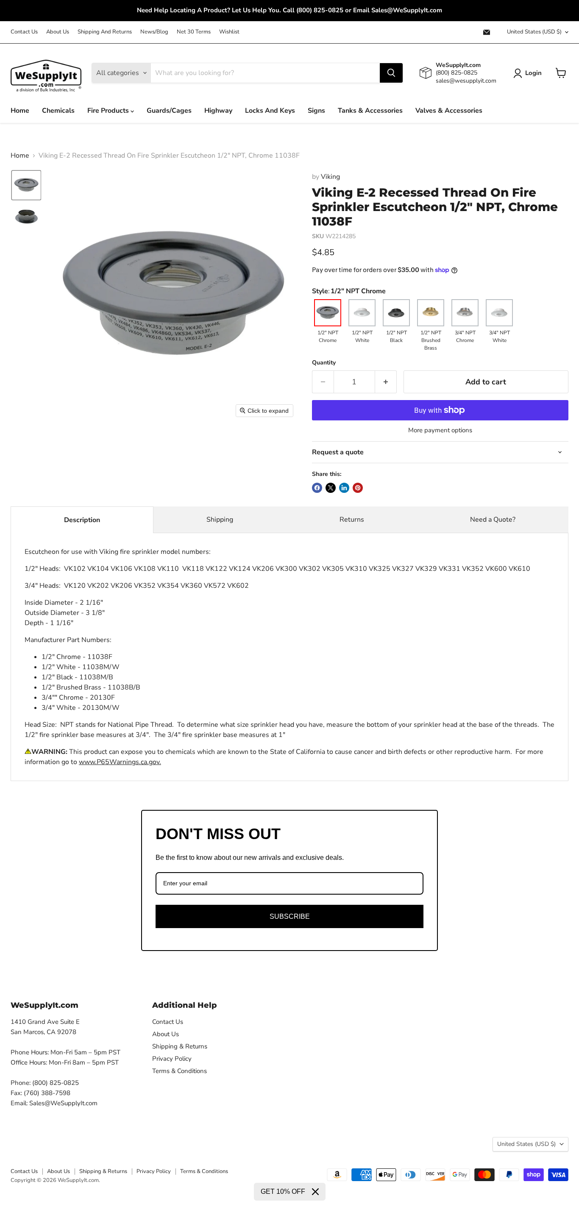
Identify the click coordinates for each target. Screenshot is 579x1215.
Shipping (219, 519)
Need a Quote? (492, 519)
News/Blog (154, 32)
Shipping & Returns (179, 1046)
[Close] (315, 1191)
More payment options (440, 430)
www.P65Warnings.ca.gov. (120, 762)
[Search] (391, 73)
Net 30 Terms (194, 32)
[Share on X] (331, 488)
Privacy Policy (172, 1058)
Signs (316, 110)
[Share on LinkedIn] (344, 488)
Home (20, 110)
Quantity (324, 362)
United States (534, 32)
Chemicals (58, 110)
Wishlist (229, 32)
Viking (330, 176)
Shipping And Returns (105, 32)
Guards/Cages (169, 110)
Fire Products (109, 110)
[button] (26, 185)
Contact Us (24, 32)
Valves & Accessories (448, 110)
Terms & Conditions (179, 1071)
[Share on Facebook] (317, 488)
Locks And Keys (270, 110)
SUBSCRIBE (290, 916)
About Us (57, 32)
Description (82, 520)
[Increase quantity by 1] (386, 382)
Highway (218, 110)
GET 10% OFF (283, 1191)
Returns (352, 519)
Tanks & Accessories (370, 110)
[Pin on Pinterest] (358, 488)
